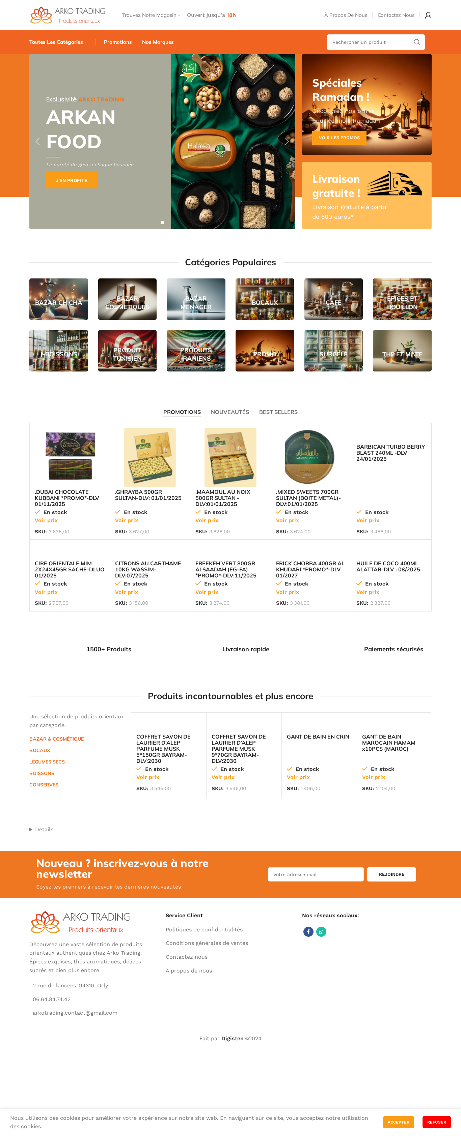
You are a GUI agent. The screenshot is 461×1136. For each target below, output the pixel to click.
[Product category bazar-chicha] (58, 299)
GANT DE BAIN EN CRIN (318, 736)
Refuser (436, 1122)
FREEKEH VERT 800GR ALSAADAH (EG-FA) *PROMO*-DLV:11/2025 (225, 569)
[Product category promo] (265, 350)
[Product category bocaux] (265, 299)
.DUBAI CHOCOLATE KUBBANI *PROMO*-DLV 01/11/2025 (67, 497)
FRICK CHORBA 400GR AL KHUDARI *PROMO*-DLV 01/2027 (310, 569)
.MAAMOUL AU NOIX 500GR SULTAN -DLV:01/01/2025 (222, 497)
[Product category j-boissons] (58, 350)
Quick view (90, 439)
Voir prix (46, 520)
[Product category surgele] (333, 350)
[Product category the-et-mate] (402, 350)
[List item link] (230, 929)
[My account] (428, 15)
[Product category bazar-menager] (196, 299)
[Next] (286, 141)
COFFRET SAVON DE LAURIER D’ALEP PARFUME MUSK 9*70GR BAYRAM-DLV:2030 (239, 748)
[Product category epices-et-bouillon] (402, 299)
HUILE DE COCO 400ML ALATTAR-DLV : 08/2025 (388, 566)
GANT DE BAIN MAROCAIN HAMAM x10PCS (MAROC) (388, 742)
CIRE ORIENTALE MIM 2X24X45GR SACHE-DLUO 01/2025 (70, 569)
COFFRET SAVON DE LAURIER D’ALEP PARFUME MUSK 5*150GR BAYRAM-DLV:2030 (163, 748)
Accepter (398, 1122)
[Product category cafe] (333, 299)
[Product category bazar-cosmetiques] (127, 299)
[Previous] (37, 141)
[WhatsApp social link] (321, 932)
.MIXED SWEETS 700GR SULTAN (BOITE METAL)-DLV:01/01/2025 (308, 497)
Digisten (232, 1038)
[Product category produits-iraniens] (196, 350)
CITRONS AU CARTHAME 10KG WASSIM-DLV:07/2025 (148, 569)
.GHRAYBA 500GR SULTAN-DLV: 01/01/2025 (148, 494)
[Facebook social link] (308, 932)
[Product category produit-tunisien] (127, 350)
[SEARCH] (417, 42)
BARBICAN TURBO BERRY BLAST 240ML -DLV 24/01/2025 (390, 452)
